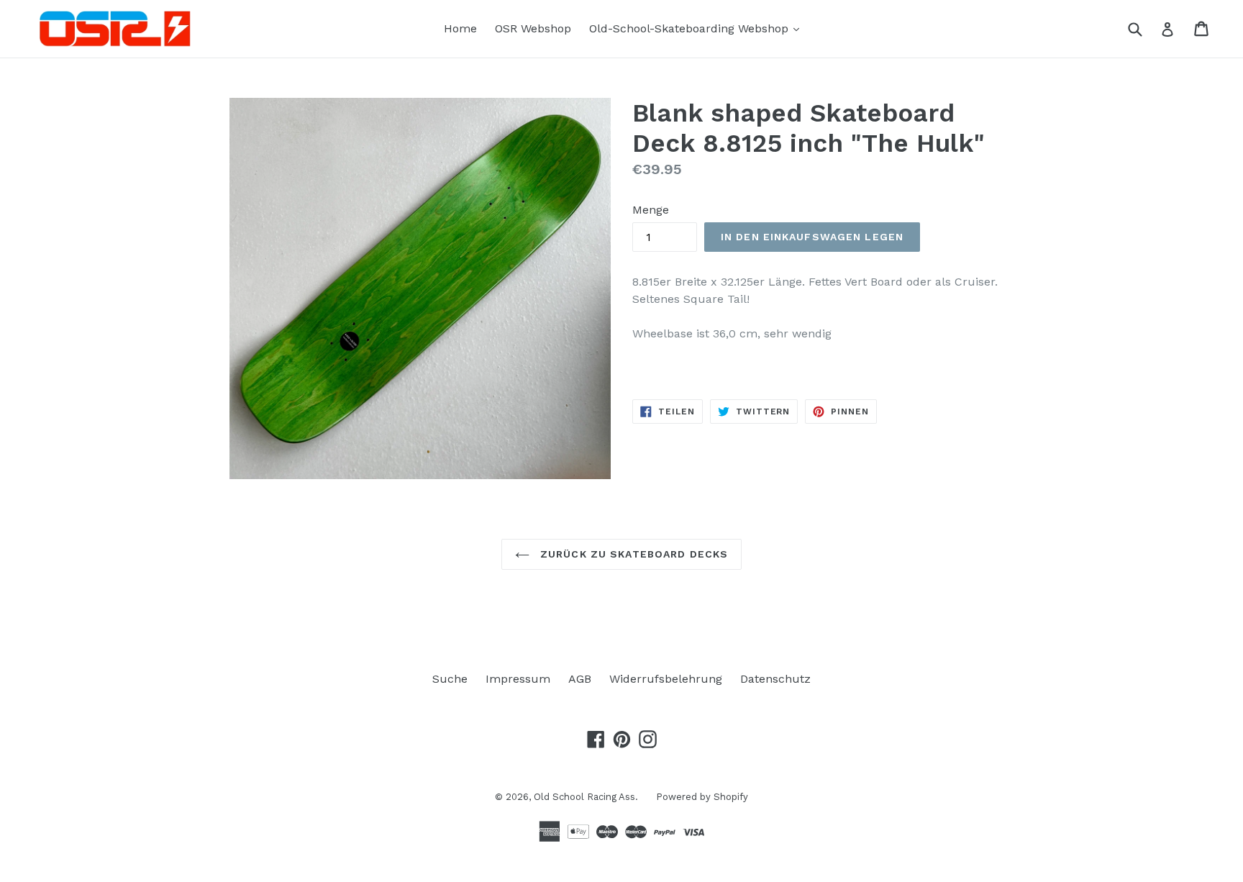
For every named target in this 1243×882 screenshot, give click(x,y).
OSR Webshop (533, 28)
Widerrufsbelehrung (665, 679)
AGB (579, 679)
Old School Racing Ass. (586, 796)
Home (460, 28)
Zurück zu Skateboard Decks (632, 554)
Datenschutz (775, 679)
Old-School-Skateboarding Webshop (697, 28)
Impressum (518, 679)
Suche (450, 679)
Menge (650, 210)
